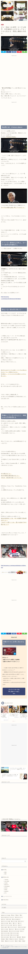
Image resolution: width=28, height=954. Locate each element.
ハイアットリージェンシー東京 (7, 925)
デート (20, 923)
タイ (11, 923)
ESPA (17, 915)
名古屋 (24, 937)
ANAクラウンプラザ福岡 (6, 915)
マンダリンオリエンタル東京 (14, 931)
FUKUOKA (5, 899)
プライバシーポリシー (11, 950)
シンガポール (21, 921)
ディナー (15, 923)
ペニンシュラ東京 (5, 929)
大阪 (7, 939)
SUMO (6, 883)
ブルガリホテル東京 (22, 927)
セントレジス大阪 (5, 923)
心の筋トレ (22, 939)
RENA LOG (6, 877)
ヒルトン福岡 (4, 927)
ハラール (15, 925)
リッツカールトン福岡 (15, 935)
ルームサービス (13, 937)
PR (21, 915)
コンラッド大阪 (14, 921)
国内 (5, 872)
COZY (13, 915)
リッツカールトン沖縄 (5, 935)
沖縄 (16, 941)
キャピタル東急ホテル (16, 919)
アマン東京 (9, 919)
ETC (2, 24)
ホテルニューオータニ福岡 (20, 929)
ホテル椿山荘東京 (5, 931)
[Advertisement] (14, 71)
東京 (3, 941)
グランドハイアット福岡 (6, 921)
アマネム (3, 919)
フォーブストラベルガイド (13, 927)
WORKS (6, 891)
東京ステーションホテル (10, 941)
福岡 (24, 941)
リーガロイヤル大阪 (5, 937)
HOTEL (5, 869)
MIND (5, 889)
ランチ (22, 931)
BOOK (5, 888)
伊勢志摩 (19, 937)
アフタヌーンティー (19, 917)
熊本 (20, 941)
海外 (5, 873)
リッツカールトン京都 (5, 933)
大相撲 (3, 939)
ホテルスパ (12, 929)
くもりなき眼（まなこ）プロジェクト (8, 917)
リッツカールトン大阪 (15, 933)
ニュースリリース (7, 896)
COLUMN (6, 881)
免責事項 (18, 950)
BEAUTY (6, 884)
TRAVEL (6, 879)
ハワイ (20, 925)
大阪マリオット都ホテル (14, 939)
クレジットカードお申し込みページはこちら (14, 691)
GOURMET (7, 886)
